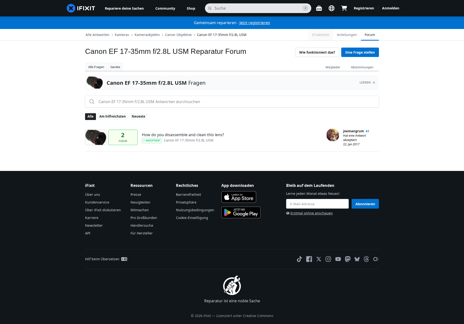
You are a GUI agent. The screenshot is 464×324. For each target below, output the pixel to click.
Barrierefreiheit (188, 194)
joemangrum (353, 131)
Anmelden (390, 8)
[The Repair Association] (376, 259)
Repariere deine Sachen (124, 8)
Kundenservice (97, 202)
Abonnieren (365, 204)
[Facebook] (309, 259)
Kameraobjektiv (147, 34)
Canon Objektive (178, 34)
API (87, 233)
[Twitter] (319, 259)
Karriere (91, 217)
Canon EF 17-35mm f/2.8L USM (221, 34)
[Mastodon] (348, 259)
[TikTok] (299, 259)
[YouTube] (338, 259)
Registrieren (364, 8)
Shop (191, 8)
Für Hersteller (141, 233)
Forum (370, 34)
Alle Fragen (96, 67)
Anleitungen (347, 34)
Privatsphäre (186, 202)
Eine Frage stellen (360, 52)
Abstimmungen (362, 67)
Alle (90, 116)
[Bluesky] (357, 259)
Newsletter (94, 225)
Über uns (92, 194)
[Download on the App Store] (238, 197)
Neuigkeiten (140, 202)
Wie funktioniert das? (317, 52)
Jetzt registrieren (254, 22)
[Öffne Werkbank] (319, 8)
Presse (135, 194)
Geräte (115, 67)
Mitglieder (333, 67)
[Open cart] (344, 8)
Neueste (138, 116)
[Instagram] (328, 259)
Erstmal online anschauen (311, 213)
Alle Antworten (97, 34)
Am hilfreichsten (112, 116)
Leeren (365, 82)
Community (165, 8)
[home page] (81, 8)
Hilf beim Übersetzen (102, 259)
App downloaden (237, 185)
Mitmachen (139, 210)
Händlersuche (141, 225)
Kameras (122, 34)
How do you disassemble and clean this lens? (183, 134)
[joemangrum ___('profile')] (332, 134)
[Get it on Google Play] (241, 212)
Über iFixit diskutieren (103, 210)
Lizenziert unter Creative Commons (244, 315)
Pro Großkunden (143, 217)
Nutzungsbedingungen (195, 210)
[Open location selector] (331, 8)
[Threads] (366, 259)
